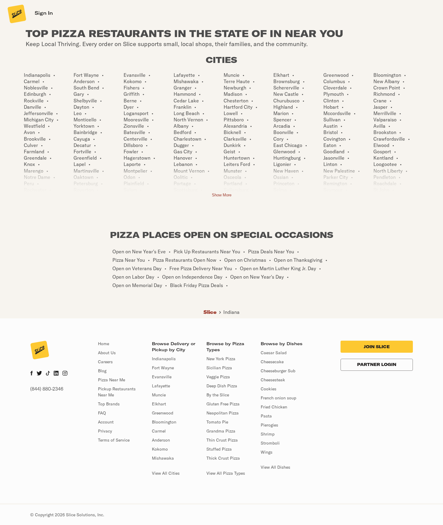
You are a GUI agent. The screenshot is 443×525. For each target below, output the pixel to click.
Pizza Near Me (111, 380)
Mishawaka (163, 458)
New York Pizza (220, 358)
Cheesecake (272, 361)
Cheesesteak (273, 380)
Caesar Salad (274, 352)
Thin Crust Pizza (222, 440)
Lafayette (161, 386)
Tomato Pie (217, 422)
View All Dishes (275, 467)
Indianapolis (164, 358)
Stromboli (270, 443)
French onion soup (278, 398)
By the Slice (217, 395)
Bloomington (164, 422)
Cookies (268, 389)
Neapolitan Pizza (222, 413)
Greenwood (162, 413)
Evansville (161, 377)
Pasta (266, 416)
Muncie (159, 395)
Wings (266, 452)
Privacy (105, 431)
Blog (102, 370)
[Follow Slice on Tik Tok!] (48, 374)
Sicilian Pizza (219, 367)
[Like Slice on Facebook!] (31, 374)
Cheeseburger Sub (278, 370)
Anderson (161, 440)
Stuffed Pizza (219, 449)
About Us (107, 352)
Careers (105, 361)
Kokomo (160, 449)
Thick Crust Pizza (223, 458)
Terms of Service (114, 440)
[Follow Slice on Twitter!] (39, 374)
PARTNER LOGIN (376, 364)
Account (106, 422)
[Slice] (16, 14)
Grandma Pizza (220, 431)
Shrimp (268, 434)
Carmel (159, 431)
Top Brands (109, 404)
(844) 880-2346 (46, 389)
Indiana (231, 312)
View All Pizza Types (225, 473)
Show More (221, 195)
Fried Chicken (274, 407)
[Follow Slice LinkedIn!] (56, 374)
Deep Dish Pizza (221, 386)
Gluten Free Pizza (223, 404)
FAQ (102, 413)
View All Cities (166, 473)
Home (103, 343)
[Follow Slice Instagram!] (65, 374)
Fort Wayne (163, 367)
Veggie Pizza (218, 377)
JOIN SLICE (377, 346)
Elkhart (159, 404)
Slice (210, 312)
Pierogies (269, 425)
